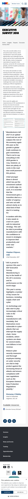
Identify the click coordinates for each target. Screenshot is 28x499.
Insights (9, 42)
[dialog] (14, 488)
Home (4, 42)
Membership (6, 456)
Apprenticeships (8, 451)
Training (5, 446)
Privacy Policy (7, 489)
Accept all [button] (7, 492)
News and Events (8, 441)
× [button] (26, 479)
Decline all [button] (20, 492)
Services (5, 432)
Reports (15, 42)
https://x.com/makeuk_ (16, 466)
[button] (14, 496)
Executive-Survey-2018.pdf (13, 409)
